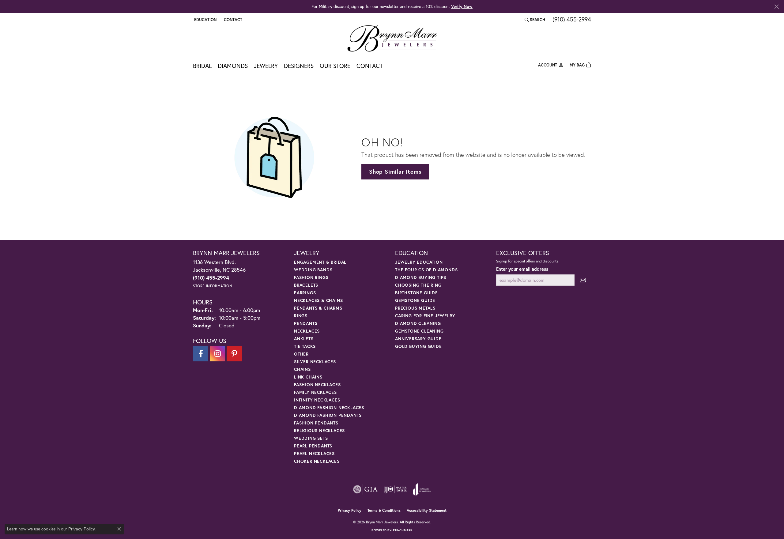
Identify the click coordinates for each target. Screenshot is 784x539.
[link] (232, 19)
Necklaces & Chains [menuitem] (318, 300)
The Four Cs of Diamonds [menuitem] (426, 270)
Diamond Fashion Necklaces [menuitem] (329, 407)
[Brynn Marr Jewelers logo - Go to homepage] (392, 38)
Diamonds (233, 66)
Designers (299, 66)
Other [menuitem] (301, 354)
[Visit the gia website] (365, 489)
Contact (369, 66)
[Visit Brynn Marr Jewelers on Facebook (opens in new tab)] (200, 353)
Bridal (202, 66)
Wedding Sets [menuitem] (311, 438)
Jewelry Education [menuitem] (419, 262)
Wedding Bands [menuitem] (313, 270)
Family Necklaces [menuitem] (315, 392)
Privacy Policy (349, 510)
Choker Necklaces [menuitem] (317, 461)
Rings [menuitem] (300, 315)
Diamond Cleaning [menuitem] (418, 323)
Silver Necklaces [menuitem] (315, 361)
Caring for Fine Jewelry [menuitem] (425, 315)
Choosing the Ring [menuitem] (418, 285)
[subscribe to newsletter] (583, 280)
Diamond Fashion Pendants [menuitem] (328, 415)
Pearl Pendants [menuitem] (313, 446)
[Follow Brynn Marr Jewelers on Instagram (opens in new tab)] (217, 353)
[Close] (776, 6)
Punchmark (402, 530)
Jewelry (266, 66)
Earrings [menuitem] (305, 293)
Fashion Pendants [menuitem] (316, 423)
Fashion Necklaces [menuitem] (317, 384)
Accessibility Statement (427, 510)
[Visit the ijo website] (395, 489)
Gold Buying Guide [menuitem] (418, 346)
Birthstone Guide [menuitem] (416, 293)
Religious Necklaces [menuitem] (319, 430)
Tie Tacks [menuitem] (305, 346)
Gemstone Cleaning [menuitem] (419, 331)
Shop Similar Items (395, 171)
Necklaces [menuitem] (307, 331)
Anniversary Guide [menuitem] (418, 338)
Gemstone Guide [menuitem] (415, 300)
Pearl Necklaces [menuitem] (314, 453)
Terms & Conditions (384, 510)
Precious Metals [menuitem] (415, 308)
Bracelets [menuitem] (306, 285)
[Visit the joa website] (422, 489)
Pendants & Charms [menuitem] (318, 308)
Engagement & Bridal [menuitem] (320, 262)
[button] (205, 19)
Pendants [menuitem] (305, 323)
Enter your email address (522, 269)
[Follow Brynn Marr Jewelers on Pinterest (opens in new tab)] (234, 353)
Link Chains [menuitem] (308, 377)
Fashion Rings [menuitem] (311, 277)
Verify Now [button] (462, 6)
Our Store (335, 66)
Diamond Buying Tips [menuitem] (420, 277)
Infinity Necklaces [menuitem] (317, 400)
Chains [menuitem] (302, 369)
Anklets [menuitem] (304, 338)
